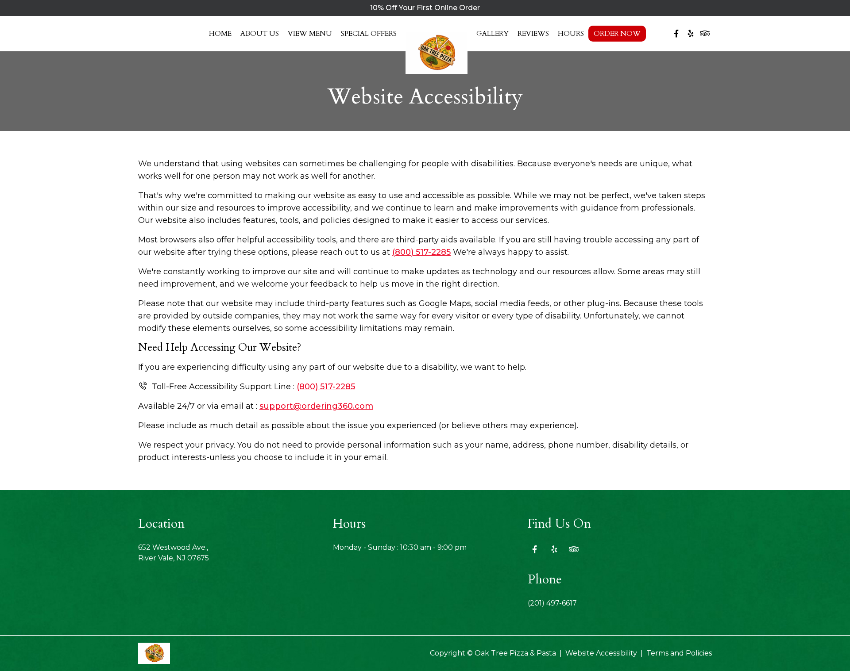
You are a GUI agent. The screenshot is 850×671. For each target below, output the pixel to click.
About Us (259, 33)
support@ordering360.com (316, 406)
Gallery (492, 33)
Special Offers (369, 33)
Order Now (617, 33)
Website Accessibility (601, 653)
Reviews (533, 33)
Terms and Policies (679, 653)
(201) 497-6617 (552, 603)
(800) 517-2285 (421, 252)
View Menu (310, 33)
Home (220, 33)
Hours (571, 33)
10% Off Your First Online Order (425, 8)
